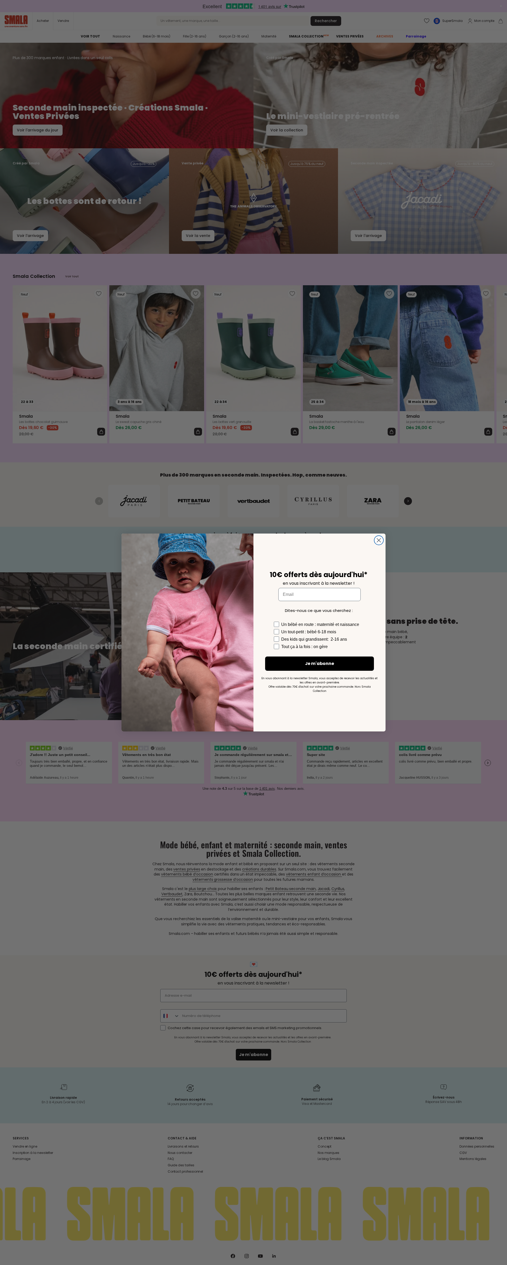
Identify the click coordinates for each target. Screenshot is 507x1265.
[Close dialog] (378, 540)
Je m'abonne (319, 663)
